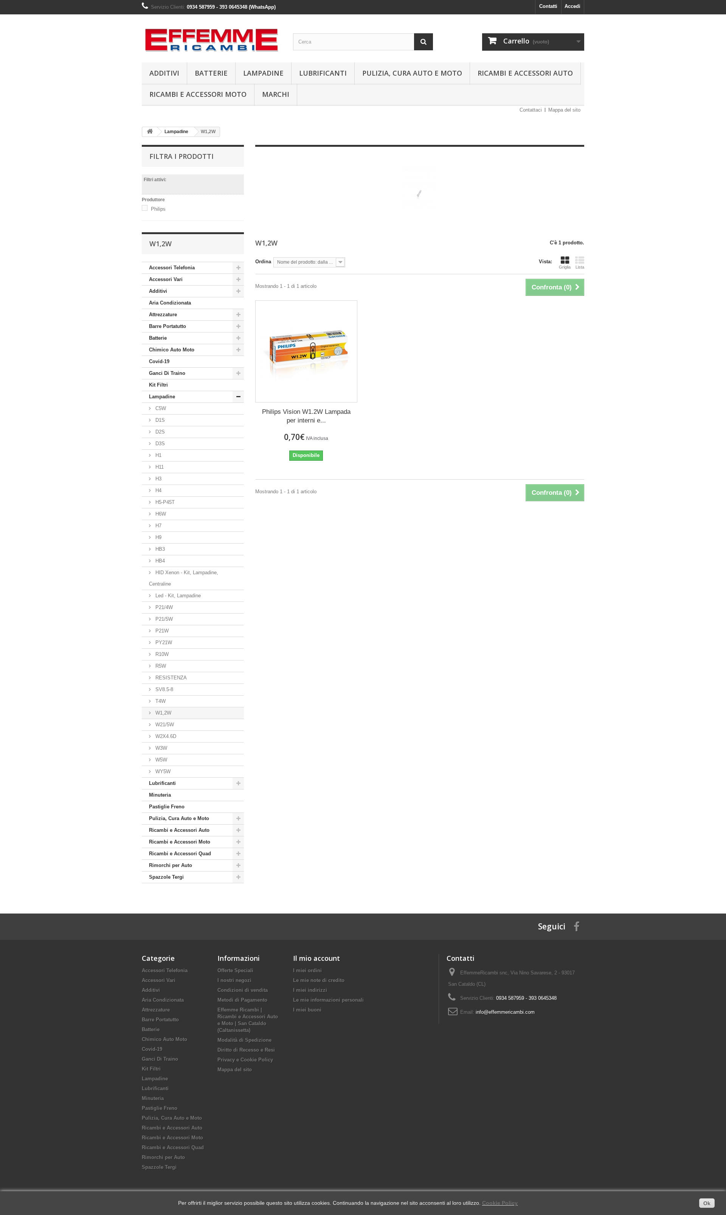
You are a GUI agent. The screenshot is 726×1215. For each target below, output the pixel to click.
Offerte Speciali (235, 970)
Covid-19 (159, 361)
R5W (160, 666)
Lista (580, 267)
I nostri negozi (234, 980)
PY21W (163, 642)
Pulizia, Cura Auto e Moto (412, 73)
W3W (160, 748)
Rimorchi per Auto (170, 865)
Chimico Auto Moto (171, 350)
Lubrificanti (323, 73)
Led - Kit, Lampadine (177, 595)
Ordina (263, 261)
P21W (161, 631)
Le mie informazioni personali (328, 1000)
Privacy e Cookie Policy (245, 1060)
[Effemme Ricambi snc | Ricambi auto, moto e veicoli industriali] (212, 36)
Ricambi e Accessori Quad (180, 853)
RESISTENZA (170, 678)
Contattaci (531, 110)
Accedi (572, 6)
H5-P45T (164, 502)
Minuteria (160, 795)
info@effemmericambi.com (505, 1012)
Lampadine (263, 73)
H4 (157, 490)
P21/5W (163, 619)
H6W (160, 514)
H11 (159, 467)
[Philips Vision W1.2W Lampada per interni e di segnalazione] (306, 351)
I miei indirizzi (310, 990)
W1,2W (162, 713)
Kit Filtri (158, 385)
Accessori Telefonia (172, 267)
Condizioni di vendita (242, 990)
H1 (157, 455)
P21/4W (163, 607)
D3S (159, 443)
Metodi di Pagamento (242, 1000)
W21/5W (164, 724)
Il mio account (316, 958)
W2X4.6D (165, 736)
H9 (157, 537)
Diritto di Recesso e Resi (246, 1050)
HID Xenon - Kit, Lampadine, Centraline (183, 578)
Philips (158, 209)
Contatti (548, 6)
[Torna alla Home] (150, 132)
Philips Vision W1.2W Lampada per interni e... (306, 416)
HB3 (159, 549)
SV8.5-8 (163, 689)
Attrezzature (163, 314)
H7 (157, 525)
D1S (159, 420)
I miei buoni (307, 1010)
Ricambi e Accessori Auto (525, 73)
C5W (160, 408)
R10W (161, 654)
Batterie (211, 73)
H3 (157, 479)
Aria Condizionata (170, 303)
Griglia (565, 267)
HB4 (159, 561)
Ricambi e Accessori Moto (198, 94)
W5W (160, 760)
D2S (159, 432)
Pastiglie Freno (167, 806)
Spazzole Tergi (166, 877)
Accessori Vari (166, 279)
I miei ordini (307, 970)
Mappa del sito (564, 110)
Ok (706, 1203)
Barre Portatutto (167, 326)
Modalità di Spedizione (244, 1040)
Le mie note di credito (318, 980)
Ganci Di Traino (167, 373)
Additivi (164, 73)
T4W (160, 701)
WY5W (162, 771)
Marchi (275, 94)
